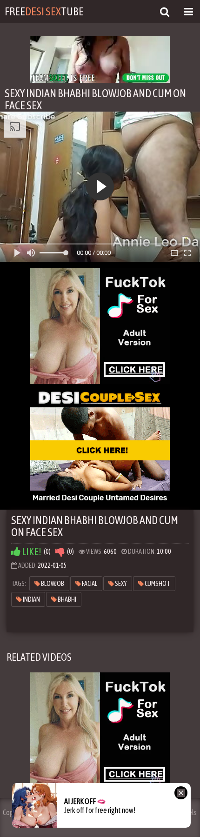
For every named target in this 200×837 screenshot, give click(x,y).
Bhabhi (66, 599)
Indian (31, 599)
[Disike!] (60, 552)
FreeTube (44, 11)
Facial (89, 583)
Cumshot (157, 583)
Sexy (120, 583)
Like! (30, 552)
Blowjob (52, 583)
